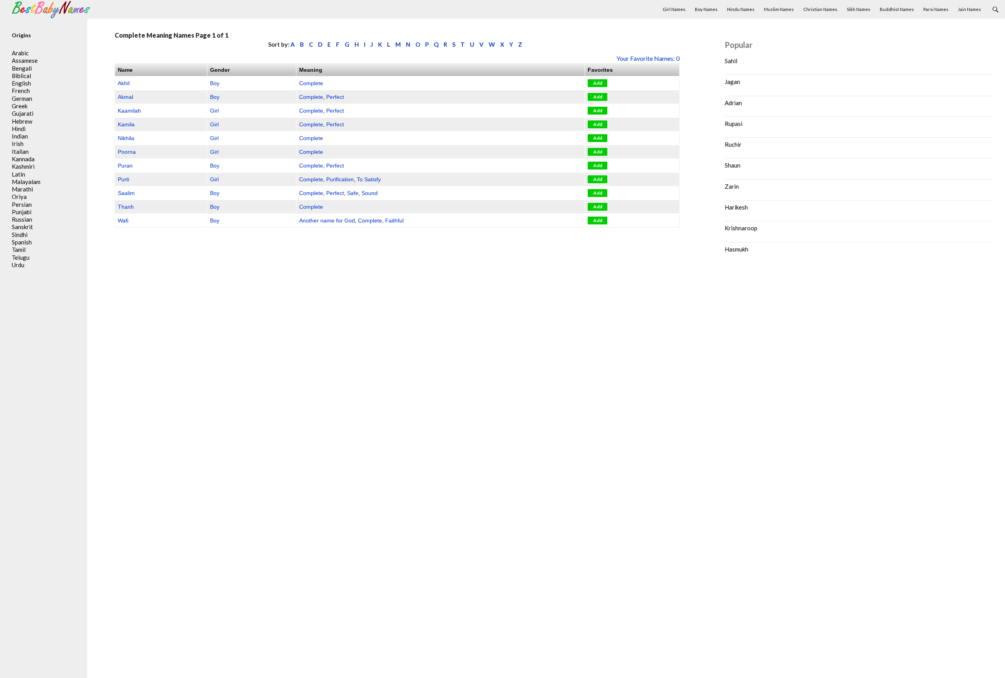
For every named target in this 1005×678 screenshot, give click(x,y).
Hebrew (22, 121)
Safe (352, 193)
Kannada (23, 158)
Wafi (123, 220)
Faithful (394, 220)
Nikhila (126, 138)
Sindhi (19, 234)
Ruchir (733, 144)
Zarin (732, 186)
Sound (370, 193)
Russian (22, 219)
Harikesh (736, 207)
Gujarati (22, 113)
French (21, 90)
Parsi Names (935, 9)
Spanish (22, 242)
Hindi (19, 128)
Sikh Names (858, 9)
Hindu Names (741, 9)
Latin (18, 174)
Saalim (126, 193)
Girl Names (674, 9)
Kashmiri (23, 166)
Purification (340, 179)
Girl (214, 111)
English (21, 83)
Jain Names (969, 9)
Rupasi (733, 123)
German (22, 98)
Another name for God (327, 220)
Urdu (18, 264)
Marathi (22, 189)
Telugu (20, 257)
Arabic (20, 52)
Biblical (21, 75)
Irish (18, 143)
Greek (19, 105)
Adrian (733, 102)
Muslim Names (779, 9)
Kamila (126, 124)
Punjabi (21, 211)
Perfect (335, 97)
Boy (214, 83)
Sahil (731, 60)
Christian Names (820, 9)
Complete (311, 83)
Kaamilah (129, 111)
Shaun (732, 165)
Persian (22, 204)
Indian (20, 136)
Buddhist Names (897, 9)
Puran (125, 165)
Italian (20, 151)
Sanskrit (22, 226)
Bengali (22, 68)
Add (597, 83)
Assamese (25, 60)
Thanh (126, 207)
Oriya (19, 196)
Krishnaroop (741, 227)
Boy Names (706, 9)
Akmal (125, 97)
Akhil (124, 83)
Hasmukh (736, 249)
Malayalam (26, 181)
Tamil (19, 249)
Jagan (732, 81)
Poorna (127, 152)
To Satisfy (369, 179)
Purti (123, 179)
